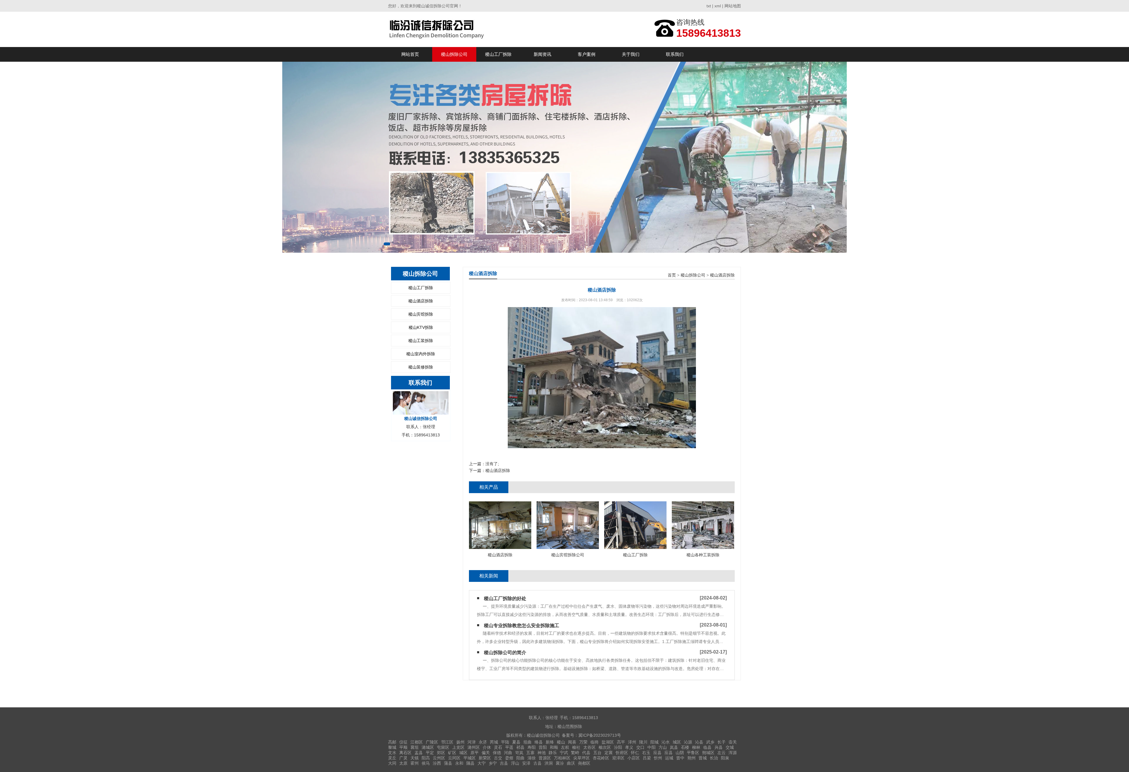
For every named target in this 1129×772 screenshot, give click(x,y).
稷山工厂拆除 (498, 54)
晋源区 (545, 758)
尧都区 (584, 763)
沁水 (666, 742)
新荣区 (485, 758)
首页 (672, 275)
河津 (471, 742)
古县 (537, 763)
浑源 (733, 752)
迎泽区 (618, 758)
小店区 (633, 758)
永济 (483, 742)
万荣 (583, 742)
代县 (586, 752)
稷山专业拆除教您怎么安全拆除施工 (521, 625)
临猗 (594, 742)
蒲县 (448, 763)
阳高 (426, 758)
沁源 (688, 742)
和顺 (554, 747)
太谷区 (589, 747)
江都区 (416, 742)
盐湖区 (608, 742)
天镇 (414, 758)
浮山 (515, 763)
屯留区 (443, 747)
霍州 (414, 763)
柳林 (696, 747)
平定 (430, 752)
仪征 (403, 742)
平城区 (469, 758)
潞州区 (473, 747)
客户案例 (586, 54)
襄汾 (560, 763)
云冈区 (454, 758)
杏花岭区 (601, 758)
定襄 (608, 752)
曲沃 (571, 763)
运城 (669, 758)
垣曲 (527, 742)
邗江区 (447, 742)
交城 (730, 747)
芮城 (494, 742)
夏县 (516, 742)
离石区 (405, 752)
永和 (459, 763)
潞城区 (428, 747)
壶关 (733, 742)
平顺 (403, 747)
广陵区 (432, 742)
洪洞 (549, 763)
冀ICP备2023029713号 (599, 735)
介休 (487, 747)
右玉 (646, 752)
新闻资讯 (542, 54)
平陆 (505, 742)
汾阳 (618, 747)
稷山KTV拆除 (421, 327)
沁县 (699, 742)
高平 (621, 742)
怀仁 (635, 752)
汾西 (437, 763)
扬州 (460, 742)
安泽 (526, 763)
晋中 (680, 758)
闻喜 (572, 742)
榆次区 (605, 747)
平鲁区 (693, 752)
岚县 (674, 747)
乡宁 (493, 763)
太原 (403, 763)
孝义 (629, 747)
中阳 (651, 747)
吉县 (504, 763)
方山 (663, 747)
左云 (721, 752)
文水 (392, 752)
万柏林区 (562, 758)
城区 (677, 742)
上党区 (458, 747)
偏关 (486, 752)
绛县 (539, 742)
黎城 (392, 747)
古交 (498, 758)
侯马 (426, 763)
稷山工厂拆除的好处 (505, 598)
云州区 (439, 758)
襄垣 (414, 747)
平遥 (509, 747)
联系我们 (675, 54)
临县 (707, 747)
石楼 (685, 747)
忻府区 (622, 752)
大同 (392, 763)
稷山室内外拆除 (420, 353)
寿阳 (531, 747)
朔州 (691, 758)
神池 (541, 752)
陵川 (643, 742)
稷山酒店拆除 (420, 301)
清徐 (531, 758)
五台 (597, 752)
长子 (721, 742)
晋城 (703, 758)
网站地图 (732, 6)
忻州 (658, 758)
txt (709, 6)
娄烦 (509, 758)
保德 (497, 752)
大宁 (481, 763)
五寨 (530, 752)
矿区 (452, 752)
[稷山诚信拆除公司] (437, 29)
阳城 (654, 742)
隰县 (470, 763)
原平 (474, 752)
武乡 (710, 742)
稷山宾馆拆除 (420, 314)
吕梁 (647, 758)
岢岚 (519, 752)
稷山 (561, 742)
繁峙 (575, 752)
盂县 (419, 752)
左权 (565, 747)
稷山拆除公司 (454, 54)
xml (717, 6)
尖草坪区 (581, 758)
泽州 (632, 742)
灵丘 (392, 758)
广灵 (403, 758)
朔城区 (708, 752)
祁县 (520, 747)
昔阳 (543, 747)
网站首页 (410, 54)
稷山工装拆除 (420, 340)
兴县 (718, 747)
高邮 (392, 742)
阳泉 (725, 758)
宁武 (564, 752)
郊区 (441, 752)
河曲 (508, 752)
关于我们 (630, 54)
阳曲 (520, 758)
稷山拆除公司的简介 (505, 652)
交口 (640, 747)
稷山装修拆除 (420, 367)
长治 (714, 758)
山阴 (680, 752)
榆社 (576, 747)
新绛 (550, 742)
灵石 (498, 747)
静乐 (553, 752)
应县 (657, 752)
